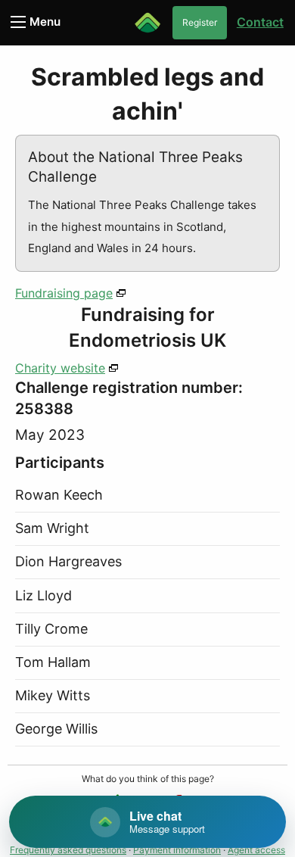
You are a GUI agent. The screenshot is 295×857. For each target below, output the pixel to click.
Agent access (256, 849)
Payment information (177, 849)
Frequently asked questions (68, 849)
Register (199, 22)
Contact (260, 22)
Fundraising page (64, 293)
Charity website (60, 368)
